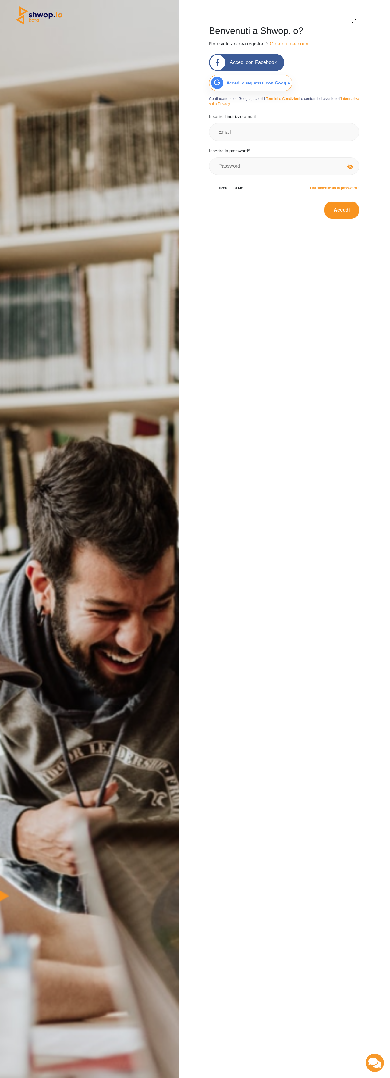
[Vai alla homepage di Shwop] (39, 15)
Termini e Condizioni (283, 99)
